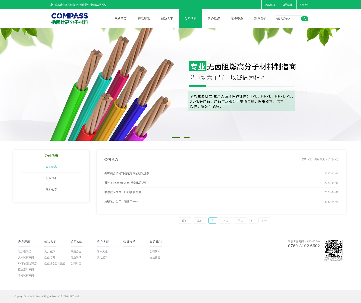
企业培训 (49, 257)
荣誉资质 (237, 18)
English (304, 4)
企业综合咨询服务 (54, 263)
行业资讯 (51, 178)
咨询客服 (288, 4)
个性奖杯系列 (26, 275)
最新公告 (51, 189)
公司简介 (155, 251)
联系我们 (260, 18)
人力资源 (49, 251)
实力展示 (102, 257)
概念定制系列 (26, 269)
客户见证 (214, 18)
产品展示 (144, 18)
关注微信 (270, 4)
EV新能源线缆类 (27, 263)
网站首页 (121, 18)
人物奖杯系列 (26, 257)
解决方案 (167, 18)
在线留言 (155, 257)
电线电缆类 (24, 251)
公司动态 (190, 18)
